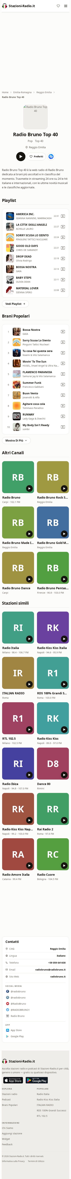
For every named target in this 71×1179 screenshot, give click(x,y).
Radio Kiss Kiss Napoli (18, 829)
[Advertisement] (35, 51)
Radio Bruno (11, 497)
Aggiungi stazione (12, 1133)
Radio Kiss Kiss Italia (52, 648)
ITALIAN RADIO (13, 693)
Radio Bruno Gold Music (53, 543)
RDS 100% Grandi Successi (53, 693)
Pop (30, 141)
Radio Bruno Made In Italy (18, 543)
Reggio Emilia (44, 92)
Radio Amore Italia (16, 875)
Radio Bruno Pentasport (53, 588)
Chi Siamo (7, 1128)
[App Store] (13, 1080)
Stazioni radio (9, 1094)
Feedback (7, 1144)
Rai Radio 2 (45, 829)
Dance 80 (43, 784)
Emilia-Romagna (22, 92)
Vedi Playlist (13, 304)
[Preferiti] (58, 5)
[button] (18, 477)
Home (5, 92)
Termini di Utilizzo (36, 1161)
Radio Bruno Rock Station (53, 497)
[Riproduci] (20, 156)
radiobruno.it (58, 976)
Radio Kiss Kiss (47, 738)
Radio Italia (10, 648)
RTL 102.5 (9, 738)
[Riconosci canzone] (51, 156)
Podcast (6, 1099)
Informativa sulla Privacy (13, 1161)
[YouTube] (63, 216)
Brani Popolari (10, 1105)
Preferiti (38, 156)
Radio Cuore (46, 875)
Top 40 (39, 141)
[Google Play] (37, 1080)
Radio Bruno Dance (16, 588)
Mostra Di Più (14, 440)
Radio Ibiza (10, 784)
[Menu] (65, 6)
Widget (6, 1138)
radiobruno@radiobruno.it (50, 969)
